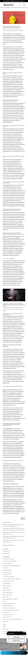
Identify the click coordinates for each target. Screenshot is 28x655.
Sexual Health (6, 612)
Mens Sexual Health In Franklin (16, 30)
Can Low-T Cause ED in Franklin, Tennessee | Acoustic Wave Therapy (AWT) (14, 305)
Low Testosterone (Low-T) (9, 576)
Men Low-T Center (7, 585)
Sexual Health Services (8, 614)
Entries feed (5, 629)
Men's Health (6, 588)
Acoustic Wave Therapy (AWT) (10, 561)
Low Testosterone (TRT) (8, 581)
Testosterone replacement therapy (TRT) (12, 619)
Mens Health (6, 596)
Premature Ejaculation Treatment (10, 610)
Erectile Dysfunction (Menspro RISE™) (11, 565)
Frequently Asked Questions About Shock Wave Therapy (12, 27)
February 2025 (6, 551)
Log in (4, 626)
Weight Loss (5, 621)
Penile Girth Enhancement (9, 603)
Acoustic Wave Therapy (8, 559)
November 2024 (6, 553)
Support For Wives (7, 617)
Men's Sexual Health (7, 594)
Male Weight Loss (7, 583)
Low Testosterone (7, 574)
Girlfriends (5, 567)
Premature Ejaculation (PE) (9, 608)
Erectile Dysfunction (7, 563)
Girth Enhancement (7, 572)
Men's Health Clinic (7, 590)
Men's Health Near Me (8, 592)
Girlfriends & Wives (7, 570)
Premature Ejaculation (8, 605)
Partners (5, 601)
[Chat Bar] (14, 653)
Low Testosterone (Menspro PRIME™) (11, 579)
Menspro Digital (7, 29)
